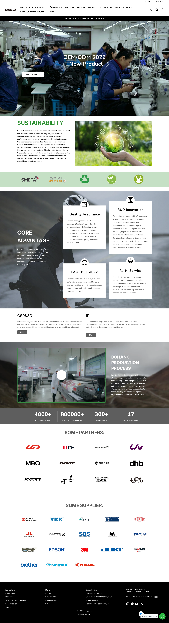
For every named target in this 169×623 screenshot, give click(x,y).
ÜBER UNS (55, 7)
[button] (141, 614)
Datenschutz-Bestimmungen (97, 604)
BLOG (53, 11)
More (22, 332)
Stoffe (47, 590)
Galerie (8, 607)
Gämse (48, 593)
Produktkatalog (11, 604)
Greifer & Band (51, 600)
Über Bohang (10, 590)
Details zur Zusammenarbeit (16, 600)
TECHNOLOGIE (122, 7)
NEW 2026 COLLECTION (32, 7)
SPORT (91, 7)
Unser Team (9, 597)
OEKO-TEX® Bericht (94, 593)
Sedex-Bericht (91, 590)
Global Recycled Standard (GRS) (99, 597)
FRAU (80, 7)
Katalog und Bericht (32, 11)
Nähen (47, 604)
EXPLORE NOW (33, 74)
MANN (68, 7)
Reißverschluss (51, 597)
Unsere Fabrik (10, 593)
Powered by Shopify (84, 614)
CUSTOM (105, 7)
